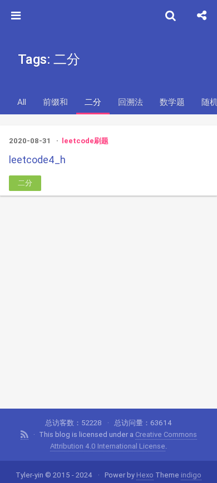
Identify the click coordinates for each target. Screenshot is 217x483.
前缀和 (55, 102)
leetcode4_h (37, 159)
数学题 (172, 102)
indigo (191, 475)
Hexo (145, 475)
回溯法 (130, 102)
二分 (93, 102)
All (21, 102)
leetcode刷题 (85, 140)
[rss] (24, 435)
